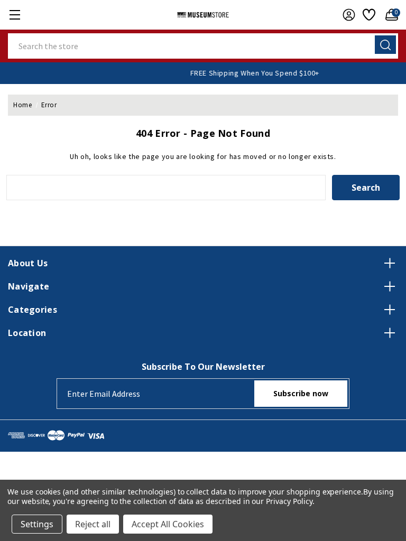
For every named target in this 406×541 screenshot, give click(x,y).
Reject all (92, 524)
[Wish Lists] (367, 14)
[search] (385, 44)
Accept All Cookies (168, 524)
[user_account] (346, 14)
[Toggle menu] (14, 14)
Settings (37, 524)
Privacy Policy (289, 501)
